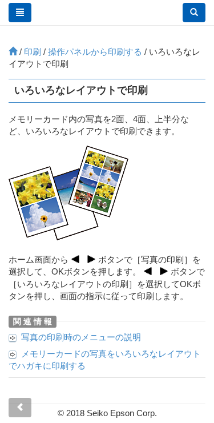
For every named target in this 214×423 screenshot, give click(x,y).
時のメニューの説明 (81, 337)
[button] (194, 12)
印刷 (32, 52)
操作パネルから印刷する (95, 52)
